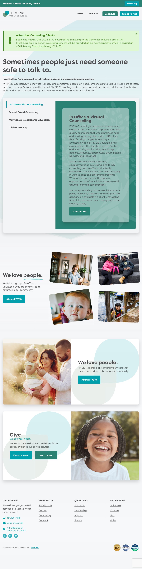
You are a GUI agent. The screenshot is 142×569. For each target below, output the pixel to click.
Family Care (45, 505)
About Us (79, 505)
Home (80, 13)
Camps (43, 510)
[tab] (29, 104)
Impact (78, 515)
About (92, 13)
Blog (112, 515)
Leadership (80, 510)
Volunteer (115, 505)
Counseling (45, 515)
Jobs (113, 520)
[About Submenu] (97, 14)
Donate (114, 510)
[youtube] (16, 536)
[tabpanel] (95, 165)
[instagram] (10, 536)
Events (78, 520)
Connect (43, 520)
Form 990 (35, 548)
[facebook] (5, 536)
